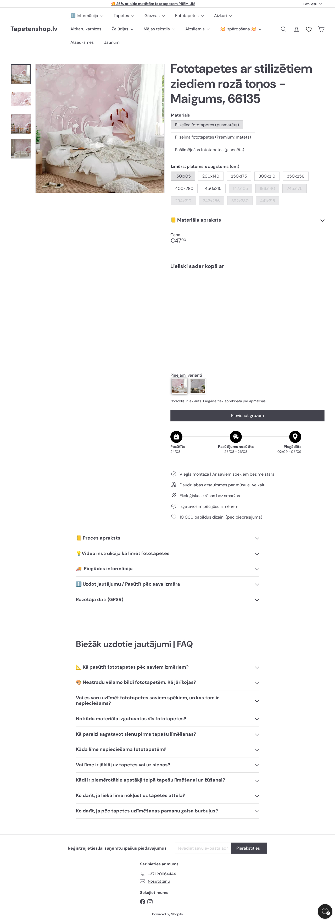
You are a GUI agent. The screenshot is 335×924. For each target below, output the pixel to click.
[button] (179, 386)
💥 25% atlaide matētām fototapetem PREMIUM (153, 3)
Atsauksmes (82, 42)
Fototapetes (187, 15)
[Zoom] (100, 128)
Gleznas (152, 15)
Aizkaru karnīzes (85, 29)
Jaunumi (112, 42)
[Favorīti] (309, 29)
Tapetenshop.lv (33, 29)
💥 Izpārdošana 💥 (238, 29)
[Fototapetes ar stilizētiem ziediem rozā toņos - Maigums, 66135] (247, 292)
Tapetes (122, 15)
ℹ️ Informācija (84, 15)
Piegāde (209, 401)
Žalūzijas (120, 29)
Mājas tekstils (157, 29)
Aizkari (221, 15)
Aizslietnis (195, 29)
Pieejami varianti (186, 374)
